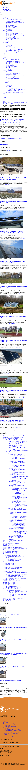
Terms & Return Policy (9, 724)
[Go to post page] (11, 173)
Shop (4, 53)
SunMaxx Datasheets (11, 586)
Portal (7, 41)
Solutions (5, 42)
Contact (5, 721)
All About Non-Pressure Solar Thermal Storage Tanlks (21, 499)
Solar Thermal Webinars (9, 726)
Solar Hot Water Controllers (13, 25)
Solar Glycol (9, 29)
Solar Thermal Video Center (10, 571)
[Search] (14, 430)
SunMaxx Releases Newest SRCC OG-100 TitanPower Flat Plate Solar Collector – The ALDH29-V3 (13, 654)
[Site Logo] (7, 5)
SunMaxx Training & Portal (10, 736)
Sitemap (5, 734)
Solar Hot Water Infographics (10, 551)
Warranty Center (10, 40)
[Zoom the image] (14, 709)
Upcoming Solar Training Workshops (12, 598)
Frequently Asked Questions (10, 438)
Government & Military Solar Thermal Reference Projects (13, 541)
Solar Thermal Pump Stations (17, 474)
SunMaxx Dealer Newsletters (10, 583)
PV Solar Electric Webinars (10, 546)
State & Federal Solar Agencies (11, 580)
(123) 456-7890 (7, 10)
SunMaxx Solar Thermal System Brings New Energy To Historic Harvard (12, 262)
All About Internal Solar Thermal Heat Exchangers (21, 492)
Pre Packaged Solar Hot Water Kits (15, 22)
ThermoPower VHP (10, 122)
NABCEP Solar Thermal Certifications (15, 446)
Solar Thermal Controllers (16, 461)
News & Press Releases (12, 38)
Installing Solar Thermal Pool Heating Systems (19, 534)
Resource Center (7, 30)
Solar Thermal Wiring (8, 579)
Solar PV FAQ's (7, 601)
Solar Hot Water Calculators (13, 31)
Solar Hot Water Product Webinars (12, 554)
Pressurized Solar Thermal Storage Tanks (19, 502)
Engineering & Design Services (14, 52)
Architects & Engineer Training (11, 732)
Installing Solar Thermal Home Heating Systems (18, 526)
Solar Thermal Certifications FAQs (15, 440)
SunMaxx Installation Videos (13, 575)
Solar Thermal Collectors (15, 454)
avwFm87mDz (5, 119)
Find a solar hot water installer (17, 49)
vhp (16, 122)
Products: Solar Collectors (13, 590)
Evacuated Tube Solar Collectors (14, 19)
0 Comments (21, 122)
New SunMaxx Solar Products (11, 543)
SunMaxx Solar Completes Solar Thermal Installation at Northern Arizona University (12, 232)
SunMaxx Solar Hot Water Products (12, 588)
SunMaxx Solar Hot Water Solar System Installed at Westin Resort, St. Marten (13, 178)
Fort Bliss (2, 368)
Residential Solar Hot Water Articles (12, 547)
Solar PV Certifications (9, 599)
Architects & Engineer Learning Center (16, 36)
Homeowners (9, 44)
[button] (2, 13)
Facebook (2, 138)
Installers (8, 46)
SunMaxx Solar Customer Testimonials (16, 578)
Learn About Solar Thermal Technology (16, 572)
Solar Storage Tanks (11, 23)
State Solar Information (9, 582)
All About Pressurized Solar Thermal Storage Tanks (21, 506)
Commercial (9, 45)
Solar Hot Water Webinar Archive (11, 555)
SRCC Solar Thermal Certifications (18, 450)
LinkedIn (11, 138)
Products (5, 18)
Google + (16, 138)
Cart (4, 54)
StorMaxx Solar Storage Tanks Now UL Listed (10, 680)
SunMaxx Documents (8, 584)
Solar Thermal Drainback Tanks (11, 566)
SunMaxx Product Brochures (13, 587)
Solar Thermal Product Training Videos (16, 574)
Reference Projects (11, 37)
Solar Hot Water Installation (10, 552)
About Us (5, 7)
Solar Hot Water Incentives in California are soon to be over (13, 627)
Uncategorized (7, 597)
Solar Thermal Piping (11, 26)
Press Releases (7, 544)
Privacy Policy (7, 725)
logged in (9, 150)
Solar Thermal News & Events (11, 568)
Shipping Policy (7, 728)
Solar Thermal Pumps (15, 481)
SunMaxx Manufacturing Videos (14, 576)
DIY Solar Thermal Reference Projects (13, 437)
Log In (4, 97)
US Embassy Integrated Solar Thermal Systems (11, 614)
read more (8, 184)
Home (4, 17)
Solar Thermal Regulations (16, 536)
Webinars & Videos (11, 34)
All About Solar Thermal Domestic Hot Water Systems (19, 515)
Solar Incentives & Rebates (10, 563)
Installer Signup (13, 48)
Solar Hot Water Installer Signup (11, 729)
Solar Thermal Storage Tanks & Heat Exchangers (17, 486)
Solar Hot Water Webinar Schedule (12, 562)
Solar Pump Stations (11, 27)
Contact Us (6, 9)
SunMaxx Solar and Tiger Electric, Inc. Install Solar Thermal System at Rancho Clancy (12, 421)
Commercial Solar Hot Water (10, 733)
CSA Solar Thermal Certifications (18, 441)
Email (20, 138)
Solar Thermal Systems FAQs (14, 508)
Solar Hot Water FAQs (9, 550)
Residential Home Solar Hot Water (12, 730)
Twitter (7, 138)
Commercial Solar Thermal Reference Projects (15, 436)
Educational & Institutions (12, 50)
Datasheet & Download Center (14, 33)
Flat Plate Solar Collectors (13, 21)
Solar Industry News (8, 564)
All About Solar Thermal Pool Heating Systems (19, 532)
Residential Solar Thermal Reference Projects (15, 548)
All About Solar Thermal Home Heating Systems (18, 523)
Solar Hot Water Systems (12, 560)
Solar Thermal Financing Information (12, 567)
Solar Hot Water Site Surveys (13, 559)
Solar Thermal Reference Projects (12, 570)
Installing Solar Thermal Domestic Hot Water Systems (19, 518)
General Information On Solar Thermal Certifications (16, 443)
